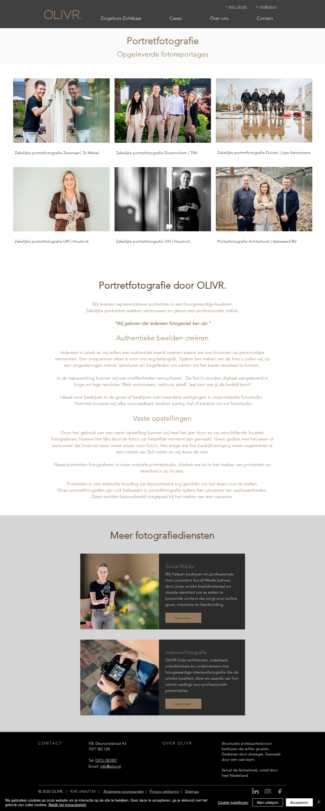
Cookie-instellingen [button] (233, 802)
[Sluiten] (319, 802)
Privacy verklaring (164, 791)
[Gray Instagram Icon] (268, 792)
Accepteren (299, 802)
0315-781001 (106, 760)
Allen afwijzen (268, 802)
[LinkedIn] (255, 792)
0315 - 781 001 (238, 7)
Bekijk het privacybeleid (67, 804)
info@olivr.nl (268, 7)
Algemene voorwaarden (123, 791)
